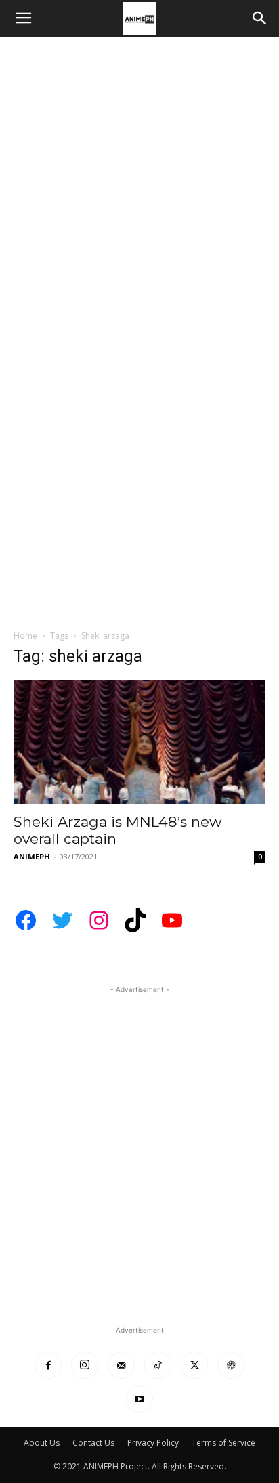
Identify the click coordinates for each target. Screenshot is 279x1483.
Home (25, 635)
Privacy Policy (153, 1442)
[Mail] (121, 1365)
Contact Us (93, 1442)
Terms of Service (223, 1442)
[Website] (230, 1365)
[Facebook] (48, 1365)
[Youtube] (139, 1399)
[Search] (260, 18)
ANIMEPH (32, 856)
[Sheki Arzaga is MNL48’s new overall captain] (139, 742)
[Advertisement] (139, 182)
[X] (194, 1365)
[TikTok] (157, 1365)
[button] (23, 18)
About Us (42, 1442)
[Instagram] (84, 1365)
